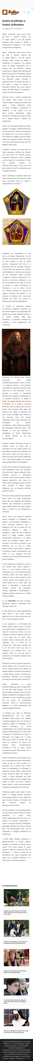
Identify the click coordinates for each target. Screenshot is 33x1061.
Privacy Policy (20, 1058)
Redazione (12, 1058)
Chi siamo (5, 1058)
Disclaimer (27, 1058)
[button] (24, 12)
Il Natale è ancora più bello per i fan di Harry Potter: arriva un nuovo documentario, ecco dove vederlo (15, 912)
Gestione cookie (28, 1059)
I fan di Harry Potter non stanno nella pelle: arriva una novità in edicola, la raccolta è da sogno (15, 1001)
